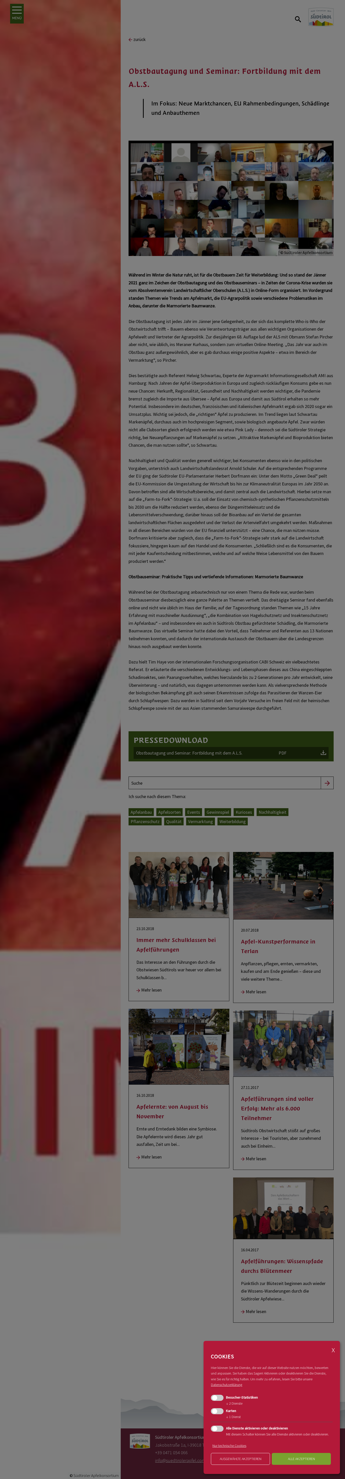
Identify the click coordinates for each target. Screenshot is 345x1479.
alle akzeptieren (301, 1458)
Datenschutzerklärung (226, 1384)
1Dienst (233, 1416)
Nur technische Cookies (229, 1445)
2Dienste (234, 1403)
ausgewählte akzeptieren (240, 1458)
